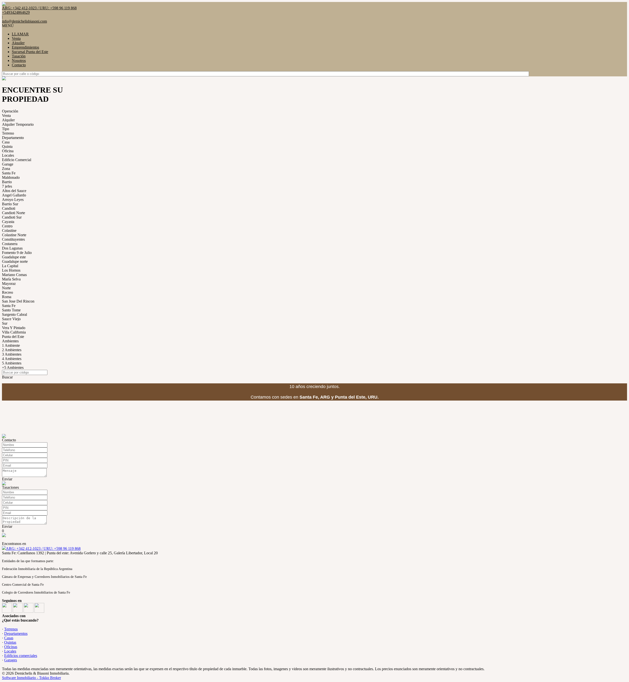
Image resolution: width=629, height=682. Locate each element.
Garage (7, 164)
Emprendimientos (25, 47)
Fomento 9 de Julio (17, 253)
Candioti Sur (12, 217)
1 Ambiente (11, 345)
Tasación (19, 56)
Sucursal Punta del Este (30, 52)
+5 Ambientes (13, 367)
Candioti (8, 208)
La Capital (10, 266)
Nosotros (19, 60)
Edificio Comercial (16, 160)
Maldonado (11, 177)
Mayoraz (9, 283)
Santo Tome (11, 310)
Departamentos (16, 633)
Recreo (7, 292)
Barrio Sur (10, 204)
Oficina (8, 151)
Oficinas (10, 647)
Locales (8, 155)
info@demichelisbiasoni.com (24, 21)
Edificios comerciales (20, 656)
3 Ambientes (11, 354)
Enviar (7, 479)
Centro (7, 226)
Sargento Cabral (14, 314)
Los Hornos (11, 270)
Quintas (10, 642)
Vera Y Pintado (13, 328)
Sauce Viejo (11, 319)
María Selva (11, 279)
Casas (8, 638)
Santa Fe (8, 173)
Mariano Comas (14, 275)
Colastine (9, 230)
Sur (4, 323)
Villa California (14, 332)
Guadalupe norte (15, 261)
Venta (16, 38)
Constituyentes (13, 239)
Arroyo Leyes (13, 199)
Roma (6, 297)
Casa (6, 142)
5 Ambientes (11, 363)
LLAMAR (20, 34)
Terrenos (11, 629)
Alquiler (18, 43)
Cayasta (8, 222)
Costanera (9, 244)
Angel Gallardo (14, 195)
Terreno (8, 133)
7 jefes (7, 186)
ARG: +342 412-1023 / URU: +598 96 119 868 (43, 548)
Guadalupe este (14, 257)
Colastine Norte (14, 235)
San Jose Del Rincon (18, 301)
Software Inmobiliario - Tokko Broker (31, 678)
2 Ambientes (11, 350)
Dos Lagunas (12, 248)
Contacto (19, 65)
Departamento (13, 138)
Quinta (7, 146)
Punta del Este (13, 336)
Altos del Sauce (14, 191)
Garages (10, 660)
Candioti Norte (13, 213)
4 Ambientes (11, 359)
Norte (6, 288)
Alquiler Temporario (18, 124)
